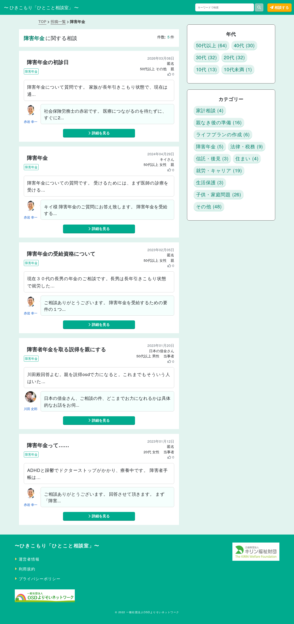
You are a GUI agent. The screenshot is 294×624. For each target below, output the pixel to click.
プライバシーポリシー (40, 578)
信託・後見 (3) (212, 158)
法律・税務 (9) (246, 146)
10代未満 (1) (238, 69)
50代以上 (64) (211, 45)
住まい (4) (247, 158)
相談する (281, 7)
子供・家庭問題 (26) (218, 194)
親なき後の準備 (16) (219, 122)
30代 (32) (206, 57)
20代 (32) (234, 57)
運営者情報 (29, 559)
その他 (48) (209, 206)
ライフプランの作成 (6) (223, 134)
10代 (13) (206, 69)
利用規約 (27, 568)
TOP (42, 21)
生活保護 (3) (210, 182)
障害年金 (31, 71)
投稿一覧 (58, 21)
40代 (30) (244, 45)
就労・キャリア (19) (219, 170)
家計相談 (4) (210, 110)
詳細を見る (100, 132)
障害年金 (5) (210, 146)
